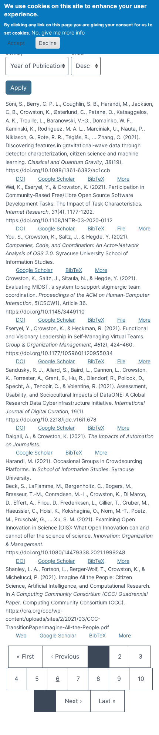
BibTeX (96, 178)
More (123, 178)
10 (145, 678)
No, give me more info (58, 32)
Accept (16, 43)
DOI (20, 178)
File (121, 228)
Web (21, 635)
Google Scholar (56, 178)
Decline (48, 43)
